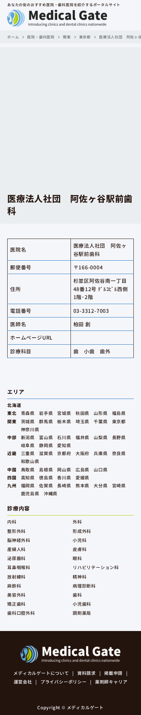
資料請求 (86, 673)
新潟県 (28, 437)
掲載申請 (113, 673)
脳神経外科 (18, 540)
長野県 (119, 437)
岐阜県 (28, 445)
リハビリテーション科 (96, 567)
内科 (12, 521)
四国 (12, 477)
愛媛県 (82, 477)
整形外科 (16, 531)
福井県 (82, 437)
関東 (67, 36)
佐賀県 (46, 485)
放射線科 (16, 576)
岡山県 (64, 469)
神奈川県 (30, 429)
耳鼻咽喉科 (18, 567)
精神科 (79, 576)
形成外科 (82, 531)
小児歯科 (82, 604)
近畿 (12, 453)
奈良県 (119, 453)
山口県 (100, 469)
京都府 (64, 453)
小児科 (79, 540)
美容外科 (16, 595)
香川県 (64, 477)
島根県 (46, 469)
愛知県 (64, 445)
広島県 (82, 469)
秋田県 (82, 413)
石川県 (64, 437)
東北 (12, 413)
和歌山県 (30, 461)
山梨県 (100, 437)
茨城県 (28, 421)
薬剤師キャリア (111, 681)
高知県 (28, 477)
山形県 (100, 413)
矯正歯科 (16, 604)
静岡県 (46, 445)
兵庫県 (100, 453)
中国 (12, 469)
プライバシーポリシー (63, 681)
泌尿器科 (16, 558)
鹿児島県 (30, 493)
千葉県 (100, 421)
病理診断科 (84, 585)
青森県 (28, 413)
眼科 (77, 558)
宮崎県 (119, 485)
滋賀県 (46, 453)
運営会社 (23, 681)
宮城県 (64, 413)
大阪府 (82, 453)
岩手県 (46, 413)
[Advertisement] (70, 117)
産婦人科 (16, 549)
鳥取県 (28, 469)
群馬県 (46, 421)
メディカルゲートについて (41, 673)
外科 (77, 521)
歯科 (77, 595)
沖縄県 (50, 493)
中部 (12, 437)
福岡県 (28, 485)
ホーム (13, 36)
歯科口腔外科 (21, 613)
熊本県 (82, 485)
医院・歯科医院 (41, 36)
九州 (12, 485)
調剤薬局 (82, 613)
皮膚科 (79, 549)
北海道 (14, 405)
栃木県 (64, 421)
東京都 (85, 36)
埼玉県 (82, 421)
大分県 (100, 485)
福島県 (119, 413)
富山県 (46, 437)
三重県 (28, 453)
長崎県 (64, 485)
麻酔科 (14, 585)
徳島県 (46, 477)
